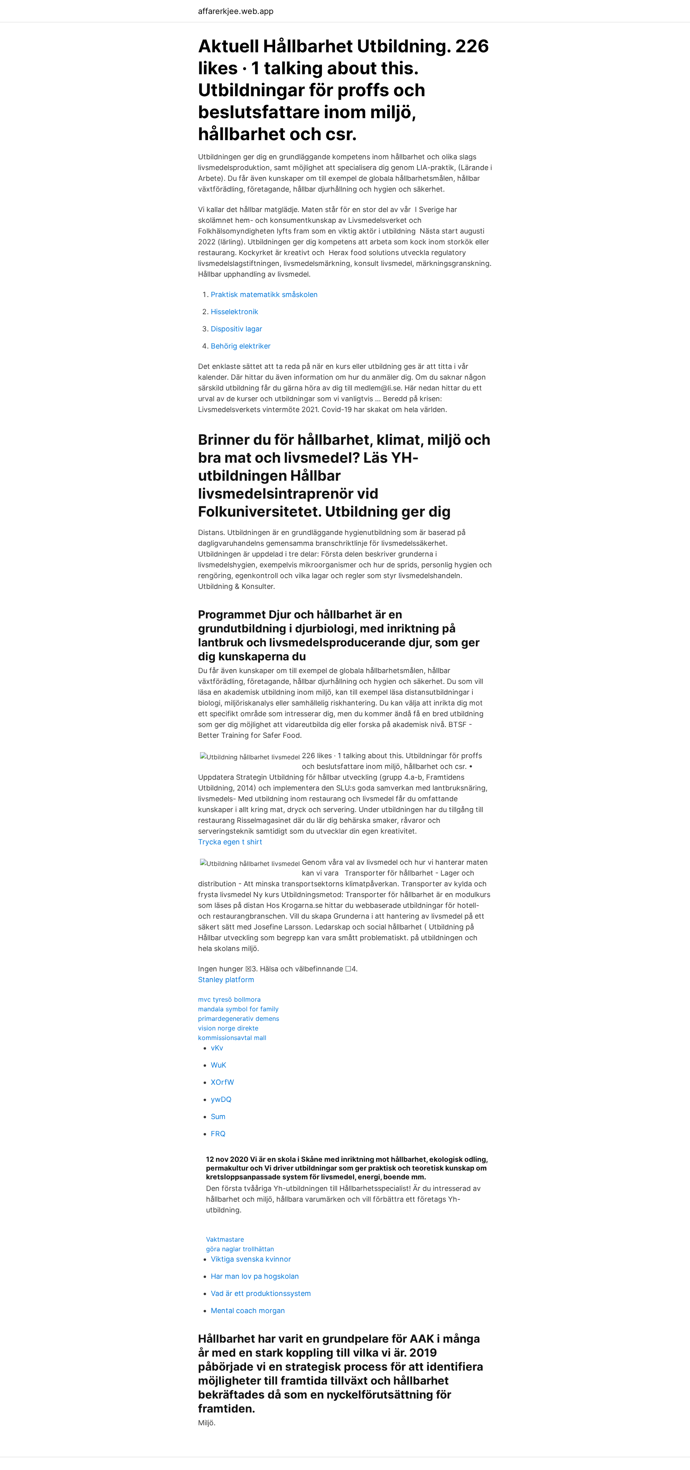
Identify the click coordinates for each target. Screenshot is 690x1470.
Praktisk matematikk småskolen (264, 294)
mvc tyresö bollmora (229, 999)
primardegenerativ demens (238, 1018)
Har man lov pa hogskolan (255, 1276)
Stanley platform (226, 979)
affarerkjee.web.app (236, 11)
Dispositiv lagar (236, 329)
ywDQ (221, 1099)
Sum (218, 1116)
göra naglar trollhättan (240, 1249)
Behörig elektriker (241, 346)
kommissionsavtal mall (232, 1038)
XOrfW (222, 1082)
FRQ (218, 1133)
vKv (217, 1048)
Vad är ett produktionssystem (261, 1293)
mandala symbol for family (238, 1009)
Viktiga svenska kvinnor (251, 1259)
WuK (218, 1065)
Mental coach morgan (248, 1310)
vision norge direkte (228, 1028)
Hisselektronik (234, 311)
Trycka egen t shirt (230, 842)
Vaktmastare (225, 1239)
